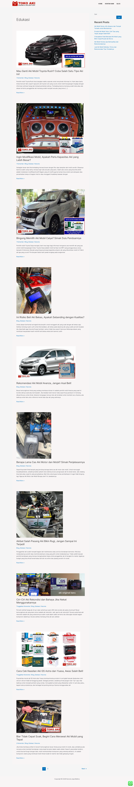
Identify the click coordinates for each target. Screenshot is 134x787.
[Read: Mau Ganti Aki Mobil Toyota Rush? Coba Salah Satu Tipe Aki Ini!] (50, 49)
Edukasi (30, 78)
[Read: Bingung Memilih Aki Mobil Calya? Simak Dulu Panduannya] (50, 212)
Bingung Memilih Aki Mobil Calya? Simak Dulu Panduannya (48, 238)
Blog (118, 4)
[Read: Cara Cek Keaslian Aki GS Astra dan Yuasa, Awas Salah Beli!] (48, 649)
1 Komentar (20, 78)
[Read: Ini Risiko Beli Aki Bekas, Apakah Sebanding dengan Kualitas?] (33, 290)
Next (84, 769)
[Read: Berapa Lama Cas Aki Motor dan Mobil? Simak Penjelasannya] (33, 435)
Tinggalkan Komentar (23, 606)
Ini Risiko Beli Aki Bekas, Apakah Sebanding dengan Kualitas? (50, 317)
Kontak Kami (109, 4)
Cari (95, 14)
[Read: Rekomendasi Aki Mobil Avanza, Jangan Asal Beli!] (46, 363)
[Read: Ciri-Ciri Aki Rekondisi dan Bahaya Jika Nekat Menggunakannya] (50, 584)
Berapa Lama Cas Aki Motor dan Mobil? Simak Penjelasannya (50, 462)
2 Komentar (20, 743)
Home (100, 4)
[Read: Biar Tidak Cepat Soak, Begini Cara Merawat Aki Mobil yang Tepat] (38, 716)
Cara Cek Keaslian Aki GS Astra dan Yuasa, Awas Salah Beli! (49, 671)
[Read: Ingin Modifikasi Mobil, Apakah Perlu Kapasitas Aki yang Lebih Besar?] (49, 128)
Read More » (20, 92)
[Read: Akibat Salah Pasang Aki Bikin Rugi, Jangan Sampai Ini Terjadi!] (39, 514)
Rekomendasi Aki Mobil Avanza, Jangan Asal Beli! (43, 383)
